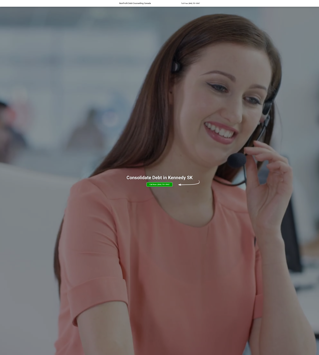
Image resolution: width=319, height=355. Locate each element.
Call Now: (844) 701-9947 (160, 184)
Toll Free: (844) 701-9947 (190, 3)
